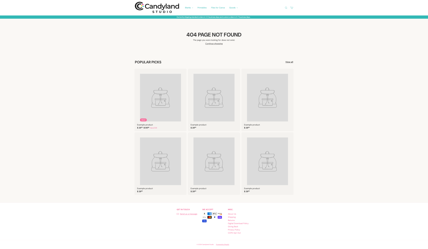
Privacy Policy (234, 230)
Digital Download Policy (238, 223)
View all (289, 62)
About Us (232, 214)
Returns (231, 220)
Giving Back (233, 226)
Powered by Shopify (222, 244)
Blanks (188, 7)
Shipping (232, 217)
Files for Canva (218, 7)
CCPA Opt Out (234, 233)
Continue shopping (214, 43)
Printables (202, 7)
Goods (232, 7)
